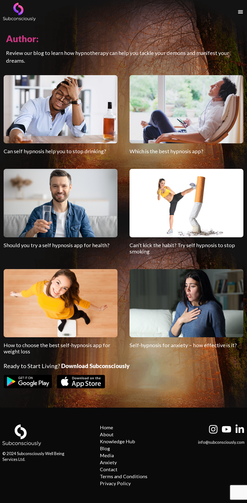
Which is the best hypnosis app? (166, 151)
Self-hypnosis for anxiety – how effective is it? (183, 345)
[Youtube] (226, 429)
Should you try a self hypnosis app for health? (57, 245)
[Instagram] (213, 429)
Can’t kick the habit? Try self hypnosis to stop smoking (182, 248)
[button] (241, 12)
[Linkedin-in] (240, 429)
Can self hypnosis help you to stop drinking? (55, 151)
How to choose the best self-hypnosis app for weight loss (57, 348)
